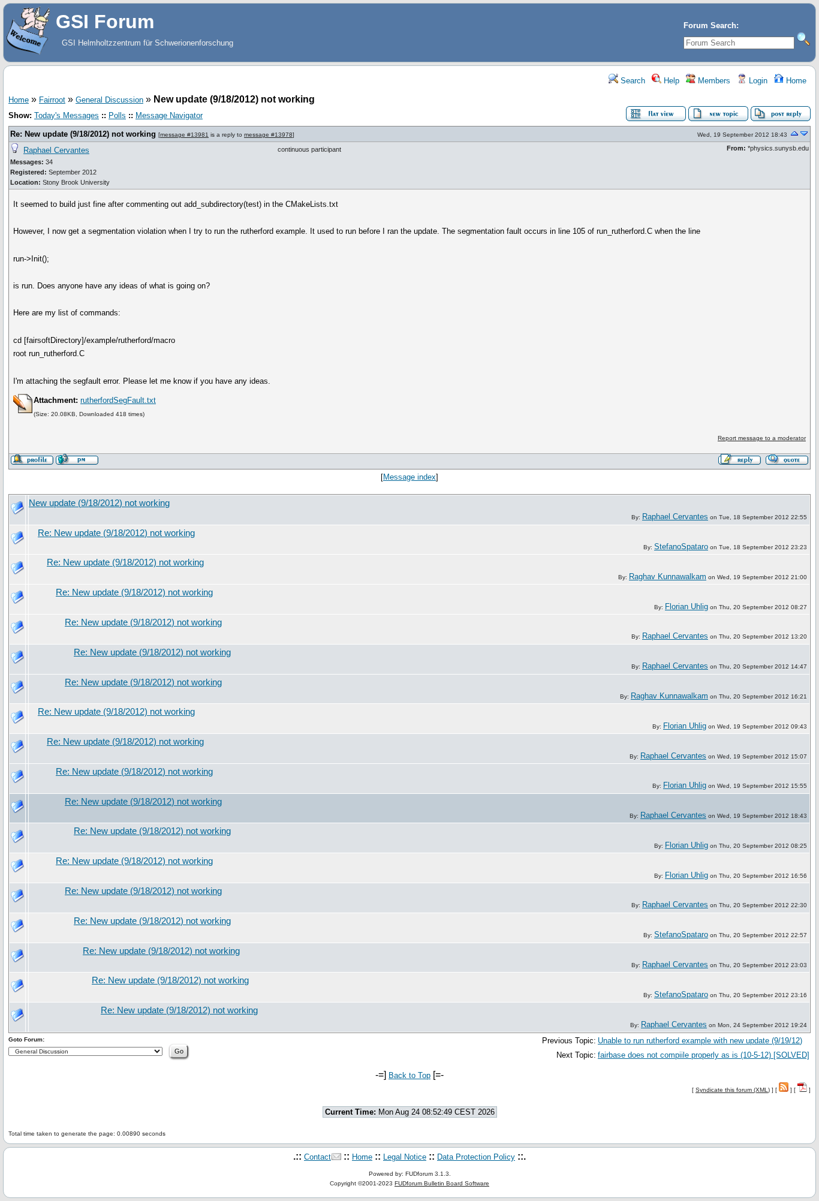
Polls (117, 115)
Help (670, 80)
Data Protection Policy (476, 1156)
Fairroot (52, 99)
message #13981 (184, 134)
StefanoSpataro (681, 546)
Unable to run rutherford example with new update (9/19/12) (700, 1040)
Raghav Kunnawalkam (667, 576)
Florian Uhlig (686, 606)
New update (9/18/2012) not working (99, 503)
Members (712, 80)
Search (631, 80)
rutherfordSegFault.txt (118, 400)
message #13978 (268, 134)
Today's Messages (66, 115)
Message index (409, 476)
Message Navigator (169, 115)
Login (756, 80)
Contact (317, 1156)
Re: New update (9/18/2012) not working (83, 134)
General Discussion (109, 99)
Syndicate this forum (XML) (732, 1089)
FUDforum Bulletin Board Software (442, 1183)
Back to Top (409, 1075)
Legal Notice (404, 1156)
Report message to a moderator (762, 438)
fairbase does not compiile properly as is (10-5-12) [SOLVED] (703, 1055)
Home (795, 80)
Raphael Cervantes (56, 150)
